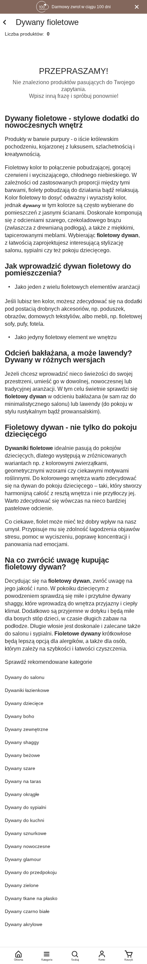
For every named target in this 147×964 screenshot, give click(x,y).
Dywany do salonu (24, 677)
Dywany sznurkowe (25, 833)
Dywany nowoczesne (27, 846)
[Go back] (4, 22)
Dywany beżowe (22, 755)
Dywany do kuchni (24, 820)
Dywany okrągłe (22, 794)
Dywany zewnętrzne (26, 729)
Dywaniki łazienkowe (27, 690)
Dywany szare (20, 768)
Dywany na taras (23, 781)
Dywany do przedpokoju (31, 872)
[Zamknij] (137, 7)
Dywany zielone (22, 885)
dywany (32, 205)
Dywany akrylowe (23, 924)
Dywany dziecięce (24, 703)
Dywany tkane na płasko (31, 898)
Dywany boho (19, 716)
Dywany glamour (23, 859)
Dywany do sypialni (25, 807)
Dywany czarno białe (27, 911)
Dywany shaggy (22, 742)
